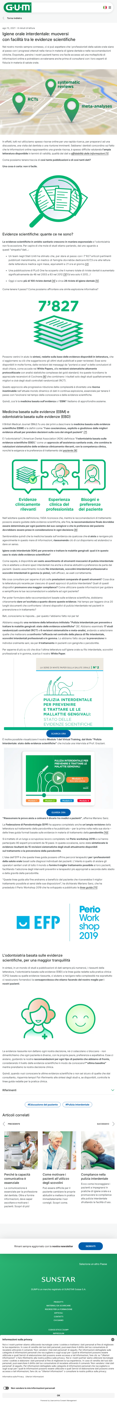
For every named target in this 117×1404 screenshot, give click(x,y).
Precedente (14, 1124)
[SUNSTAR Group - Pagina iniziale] (58, 1279)
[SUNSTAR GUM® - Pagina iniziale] (18, 7)
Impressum (58, 1333)
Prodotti (58, 1302)
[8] (75, 529)
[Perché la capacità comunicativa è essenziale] (21, 1150)
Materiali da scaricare (58, 1306)
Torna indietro (14, 18)
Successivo (103, 1124)
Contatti (58, 1317)
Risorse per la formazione (58, 1309)
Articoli (58, 1313)
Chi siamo (58, 1320)
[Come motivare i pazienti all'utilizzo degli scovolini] (59, 1150)
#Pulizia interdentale (77, 1104)
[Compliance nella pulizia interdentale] (98, 1150)
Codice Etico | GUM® (58, 1330)
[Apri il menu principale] (110, 7)
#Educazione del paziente (43, 1104)
